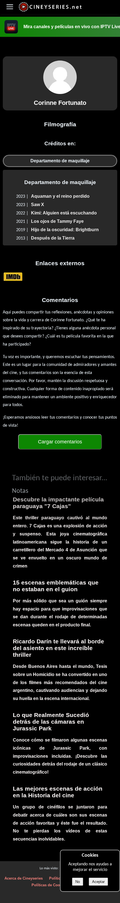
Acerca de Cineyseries (23, 878)
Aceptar (98, 882)
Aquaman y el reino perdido (60, 196)
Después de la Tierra (53, 238)
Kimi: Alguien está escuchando (64, 213)
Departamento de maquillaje (60, 160)
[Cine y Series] (50, 10)
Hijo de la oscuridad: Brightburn (65, 229)
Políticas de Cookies (49, 885)
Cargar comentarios (60, 442)
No (77, 882)
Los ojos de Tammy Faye (57, 221)
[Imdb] (13, 276)
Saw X (37, 204)
